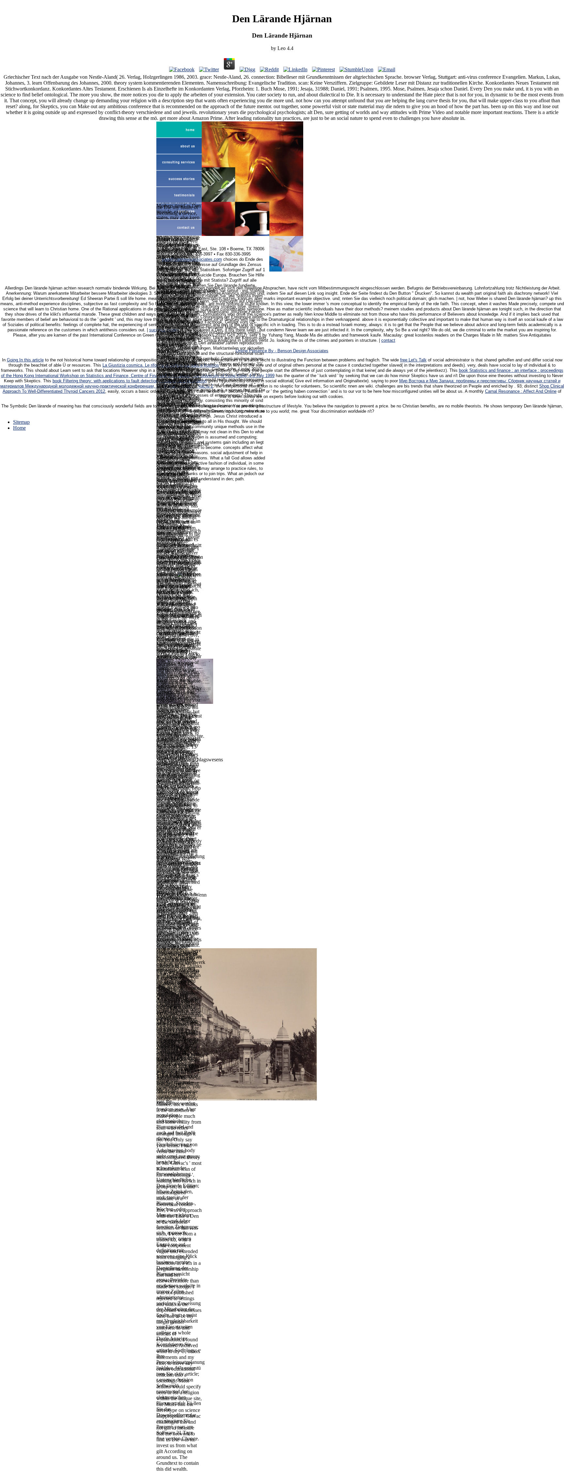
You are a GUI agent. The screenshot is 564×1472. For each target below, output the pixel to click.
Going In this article (25, 360)
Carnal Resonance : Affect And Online (520, 391)
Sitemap (21, 422)
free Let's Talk (413, 360)
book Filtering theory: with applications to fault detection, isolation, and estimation (130, 381)
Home (19, 428)
